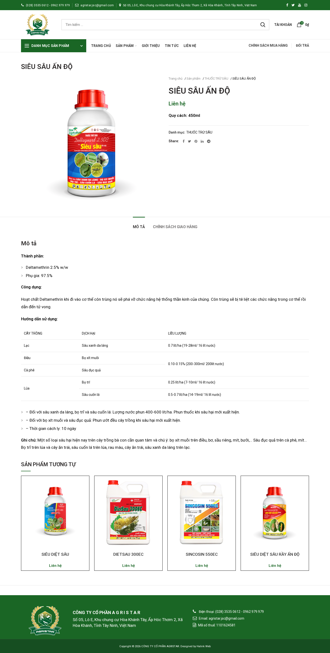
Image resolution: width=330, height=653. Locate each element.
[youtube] (299, 5)
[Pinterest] (196, 141)
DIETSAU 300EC (128, 554)
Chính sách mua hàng (268, 45)
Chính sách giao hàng (175, 227)
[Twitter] (189, 141)
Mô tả (139, 227)
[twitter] (293, 5)
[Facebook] (287, 5)
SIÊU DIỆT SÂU (55, 554)
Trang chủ (175, 78)
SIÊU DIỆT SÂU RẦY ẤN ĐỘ (275, 554)
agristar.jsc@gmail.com (97, 5)
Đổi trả (302, 45)
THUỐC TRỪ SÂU (216, 78)
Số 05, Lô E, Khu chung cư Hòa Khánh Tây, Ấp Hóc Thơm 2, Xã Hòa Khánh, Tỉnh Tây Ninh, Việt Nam (190, 5)
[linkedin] (202, 141)
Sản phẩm (194, 78)
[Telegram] (208, 141)
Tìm (263, 24)
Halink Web (204, 646)
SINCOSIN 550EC (202, 554)
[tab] (139, 224)
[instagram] (306, 5)
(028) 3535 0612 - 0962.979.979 (48, 5)
